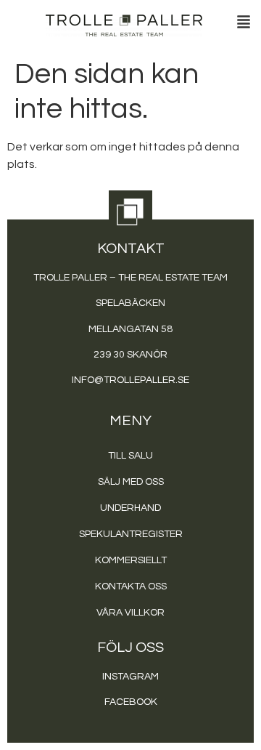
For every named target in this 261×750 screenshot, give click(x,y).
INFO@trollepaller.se (130, 380)
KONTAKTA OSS (131, 586)
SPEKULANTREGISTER (131, 534)
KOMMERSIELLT (131, 560)
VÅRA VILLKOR (130, 613)
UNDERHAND (130, 508)
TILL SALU (130, 456)
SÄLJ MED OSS (131, 482)
